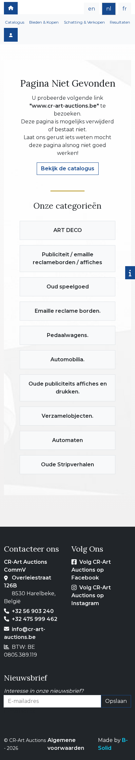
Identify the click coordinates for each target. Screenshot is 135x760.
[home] (11, 8)
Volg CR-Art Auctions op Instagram (91, 595)
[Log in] (11, 35)
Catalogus (14, 22)
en (91, 9)
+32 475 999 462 (34, 619)
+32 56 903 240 (33, 611)
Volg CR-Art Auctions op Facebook (91, 570)
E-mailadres (19, 711)
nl (108, 9)
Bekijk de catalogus (67, 168)
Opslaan (116, 701)
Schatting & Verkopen (84, 22)
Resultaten (120, 22)
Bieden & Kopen (44, 22)
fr (125, 9)
